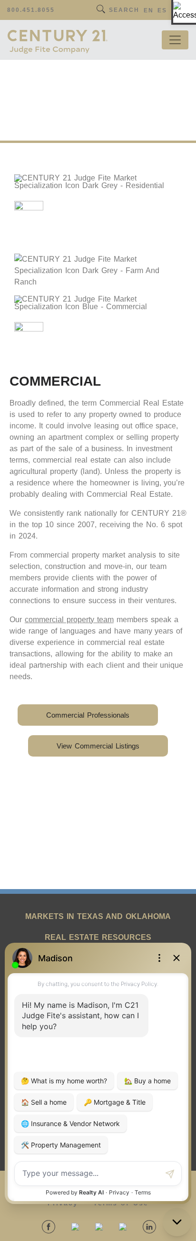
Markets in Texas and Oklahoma (98, 916)
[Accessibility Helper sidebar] (184, 11)
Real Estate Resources (98, 937)
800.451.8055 (31, 10)
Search (124, 10)
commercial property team (69, 620)
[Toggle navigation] (175, 39)
